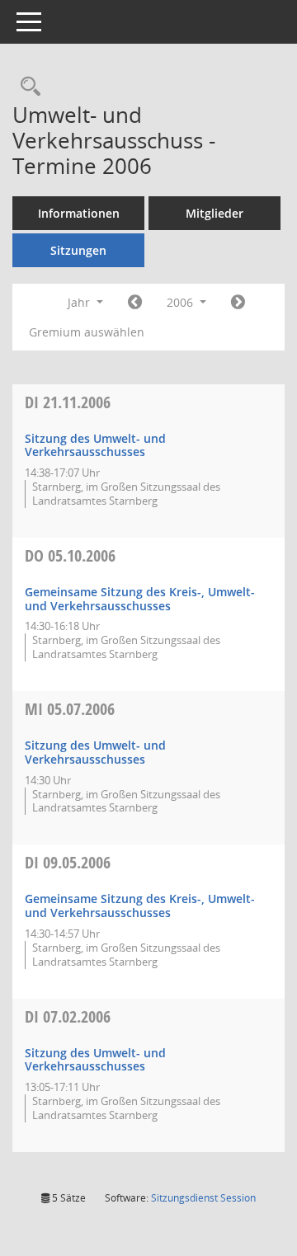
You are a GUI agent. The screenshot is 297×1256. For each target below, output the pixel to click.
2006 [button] (181, 302)
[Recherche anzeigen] (26, 87)
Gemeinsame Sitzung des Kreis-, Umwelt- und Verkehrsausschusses (140, 599)
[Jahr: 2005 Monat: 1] (135, 303)
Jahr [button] (80, 302)
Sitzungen (78, 250)
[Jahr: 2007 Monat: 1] (238, 303)
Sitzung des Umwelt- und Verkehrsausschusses (95, 445)
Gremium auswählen (86, 332)
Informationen (79, 213)
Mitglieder (214, 213)
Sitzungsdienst (203, 1198)
